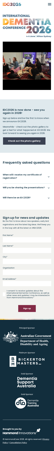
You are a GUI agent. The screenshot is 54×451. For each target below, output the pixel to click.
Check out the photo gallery (24, 140)
